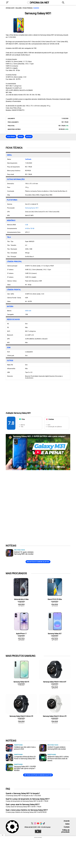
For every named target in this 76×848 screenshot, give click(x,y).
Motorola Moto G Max (21, 599)
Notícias (28, 136)
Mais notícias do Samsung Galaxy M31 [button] (38, 561)
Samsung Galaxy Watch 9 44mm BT (54, 682)
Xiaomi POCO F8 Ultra (55, 599)
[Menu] (10, 2)
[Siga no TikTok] (44, 823)
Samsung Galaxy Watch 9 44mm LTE (21, 716)
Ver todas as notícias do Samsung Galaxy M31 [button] (38, 775)
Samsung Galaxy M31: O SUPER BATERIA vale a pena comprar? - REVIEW (25, 768)
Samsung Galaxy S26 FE (21, 682)
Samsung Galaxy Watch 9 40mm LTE (55, 716)
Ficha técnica (11, 136)
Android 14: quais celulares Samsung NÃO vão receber (23, 553)
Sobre (67, 824)
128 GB (32, 228)
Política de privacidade (65, 831)
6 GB (26, 225)
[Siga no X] (32, 823)
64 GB (27, 228)
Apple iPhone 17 (21, 633)
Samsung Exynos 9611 (31, 208)
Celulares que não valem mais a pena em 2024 (24, 748)
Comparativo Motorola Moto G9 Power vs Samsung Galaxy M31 (25, 758)
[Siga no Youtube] (38, 823)
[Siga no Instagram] (35, 823)
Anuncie (67, 821)
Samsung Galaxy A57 (55, 633)
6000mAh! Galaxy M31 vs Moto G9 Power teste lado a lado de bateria (58, 758)
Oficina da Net (10, 8)
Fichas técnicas (27, 8)
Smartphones (18, 745)
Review (21, 136)
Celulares (18, 8)
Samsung (36, 8)
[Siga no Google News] (41, 823)
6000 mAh (28, 311)
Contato (67, 827)
